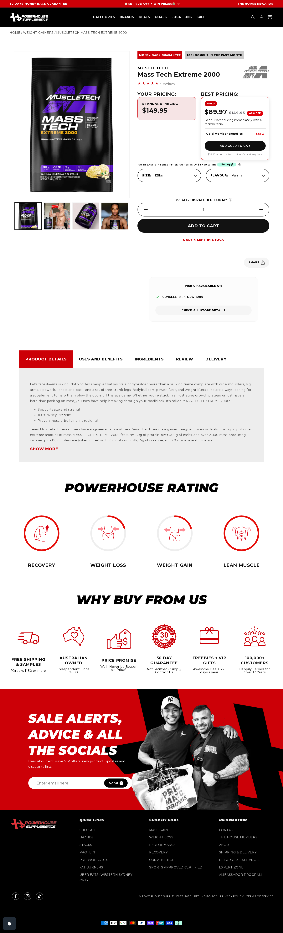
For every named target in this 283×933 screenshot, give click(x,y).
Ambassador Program (240, 875)
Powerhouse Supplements (162, 896)
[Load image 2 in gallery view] (57, 216)
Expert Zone (231, 867)
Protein (87, 852)
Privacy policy (232, 896)
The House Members (238, 837)
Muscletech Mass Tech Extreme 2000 (91, 32)
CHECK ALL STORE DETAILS (203, 310)
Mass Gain (158, 830)
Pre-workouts (94, 860)
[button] (104, 17)
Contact (227, 830)
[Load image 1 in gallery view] (28, 216)
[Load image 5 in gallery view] (114, 216)
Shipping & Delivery (238, 852)
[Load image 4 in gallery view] (85, 216)
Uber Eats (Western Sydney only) (106, 877)
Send (113, 783)
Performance (162, 845)
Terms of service (260, 896)
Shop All (88, 830)
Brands (87, 837)
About (225, 845)
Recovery (158, 852)
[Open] (9, 923)
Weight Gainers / (39, 32)
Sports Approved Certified (176, 867)
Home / (16, 32)
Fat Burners (91, 867)
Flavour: (219, 175)
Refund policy (205, 896)
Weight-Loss (161, 837)
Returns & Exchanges (240, 860)
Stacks (86, 845)
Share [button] (254, 262)
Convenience (161, 860)
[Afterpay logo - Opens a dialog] (226, 165)
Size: (146, 175)
